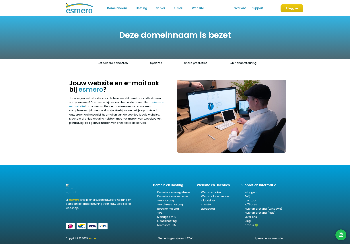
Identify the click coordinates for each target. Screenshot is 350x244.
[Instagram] (75, 215)
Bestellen (269, 8)
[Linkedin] (71, 215)
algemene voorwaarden (269, 238)
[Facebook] (67, 215)
